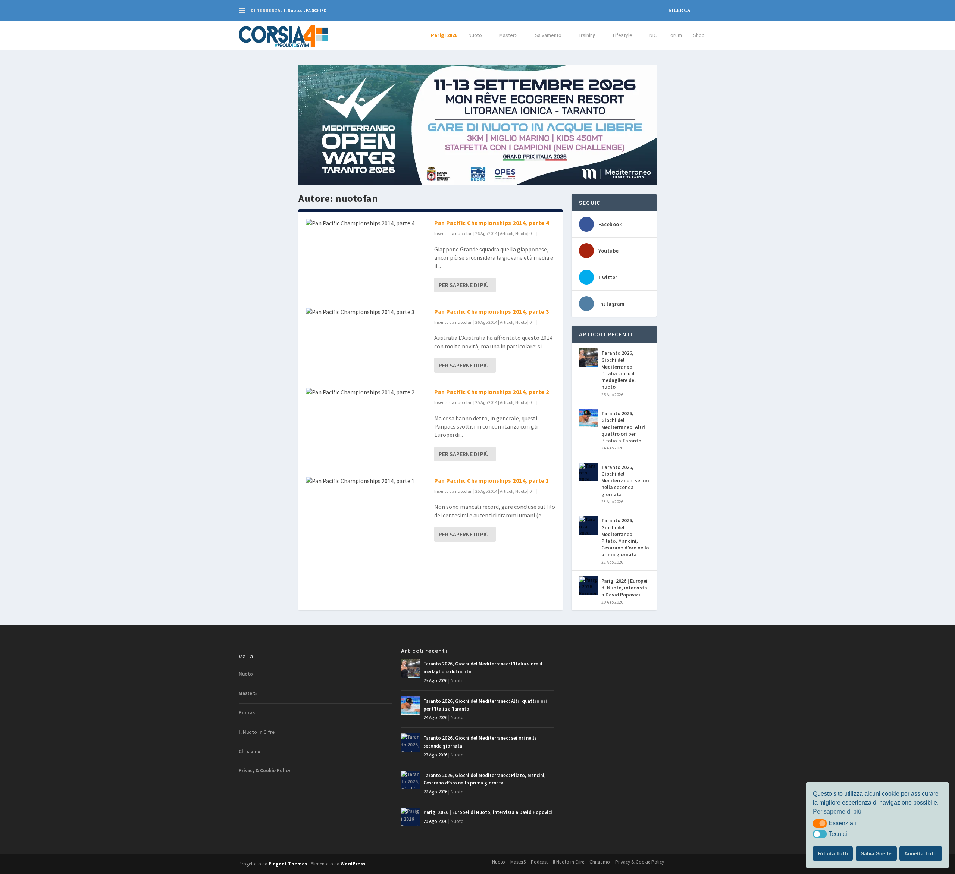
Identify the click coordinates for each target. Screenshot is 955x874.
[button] (820, 823)
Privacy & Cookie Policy (264, 770)
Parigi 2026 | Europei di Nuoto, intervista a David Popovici (624, 587)
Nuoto (475, 35)
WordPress (353, 864)
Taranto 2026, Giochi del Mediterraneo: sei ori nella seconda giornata (625, 481)
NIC (653, 35)
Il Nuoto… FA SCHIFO (305, 10)
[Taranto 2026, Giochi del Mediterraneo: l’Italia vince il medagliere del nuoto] (588, 357)
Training (587, 35)
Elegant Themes (288, 864)
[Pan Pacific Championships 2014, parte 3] (366, 312)
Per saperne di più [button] (837, 811)
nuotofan (464, 233)
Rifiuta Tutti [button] (833, 853)
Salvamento (548, 35)
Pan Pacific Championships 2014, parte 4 (491, 222)
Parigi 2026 (444, 35)
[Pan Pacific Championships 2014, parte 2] (366, 392)
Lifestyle (622, 35)
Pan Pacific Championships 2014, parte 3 (491, 311)
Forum (675, 35)
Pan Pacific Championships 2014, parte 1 (491, 480)
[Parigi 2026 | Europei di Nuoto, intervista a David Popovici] (588, 585)
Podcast (248, 712)
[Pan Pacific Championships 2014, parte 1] (366, 481)
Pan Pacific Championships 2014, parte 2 (491, 391)
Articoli (506, 233)
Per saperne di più (464, 285)
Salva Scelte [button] (876, 853)
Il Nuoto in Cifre (257, 732)
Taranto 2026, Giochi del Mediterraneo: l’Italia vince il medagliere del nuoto (618, 370)
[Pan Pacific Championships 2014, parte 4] (366, 223)
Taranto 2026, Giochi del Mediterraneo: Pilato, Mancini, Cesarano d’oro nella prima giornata (625, 537)
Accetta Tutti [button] (920, 853)
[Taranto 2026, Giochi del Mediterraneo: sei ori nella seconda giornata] (588, 472)
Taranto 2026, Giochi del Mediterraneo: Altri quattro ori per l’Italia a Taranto (623, 427)
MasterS (508, 35)
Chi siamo (249, 751)
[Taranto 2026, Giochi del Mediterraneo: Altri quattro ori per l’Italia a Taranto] (588, 418)
